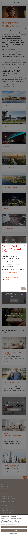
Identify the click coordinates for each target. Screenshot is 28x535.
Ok (23, 288)
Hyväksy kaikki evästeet (14, 527)
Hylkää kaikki (14, 530)
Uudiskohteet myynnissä (11, 272)
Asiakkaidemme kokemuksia (11, 277)
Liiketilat (7, 279)
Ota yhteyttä (8, 281)
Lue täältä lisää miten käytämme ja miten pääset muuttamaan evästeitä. (13, 523)
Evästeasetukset (14, 533)
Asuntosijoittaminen (10, 275)
